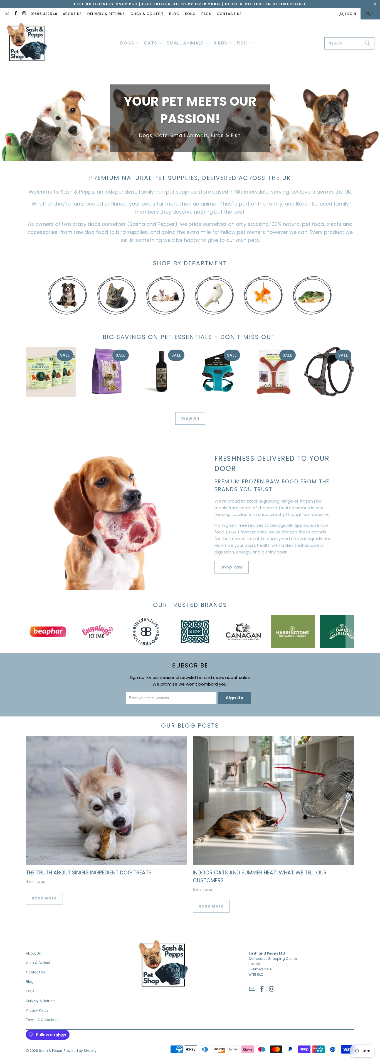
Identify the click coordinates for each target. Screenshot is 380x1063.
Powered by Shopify (80, 1050)
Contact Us (229, 13)
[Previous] (30, 295)
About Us (72, 13)
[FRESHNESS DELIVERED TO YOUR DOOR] (106, 513)
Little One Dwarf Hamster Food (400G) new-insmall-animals (107, 372)
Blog (174, 13)
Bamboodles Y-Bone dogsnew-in (273, 372)
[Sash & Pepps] (27, 43)
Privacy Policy (37, 1010)
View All (190, 418)
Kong (190, 13)
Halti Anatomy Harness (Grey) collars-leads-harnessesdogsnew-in (329, 372)
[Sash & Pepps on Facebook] (15, 13)
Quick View (273, 394)
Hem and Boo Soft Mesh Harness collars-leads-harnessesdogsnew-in (218, 372)
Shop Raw (231, 567)
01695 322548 (44, 13)
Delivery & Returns (106, 13)
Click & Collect (147, 13)
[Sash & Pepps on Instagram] (24, 13)
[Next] (350, 295)
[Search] (367, 43)
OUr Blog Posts (190, 725)
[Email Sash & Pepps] (6, 13)
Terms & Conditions (43, 1019)
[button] (130, 43)
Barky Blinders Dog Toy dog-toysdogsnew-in (162, 372)
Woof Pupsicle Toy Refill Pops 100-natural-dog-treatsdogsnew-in (51, 372)
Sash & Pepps (50, 1050)
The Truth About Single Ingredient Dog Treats (89, 872)
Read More (44, 898)
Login (350, 13)
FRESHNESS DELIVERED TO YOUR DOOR (272, 463)
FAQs (206, 13)
